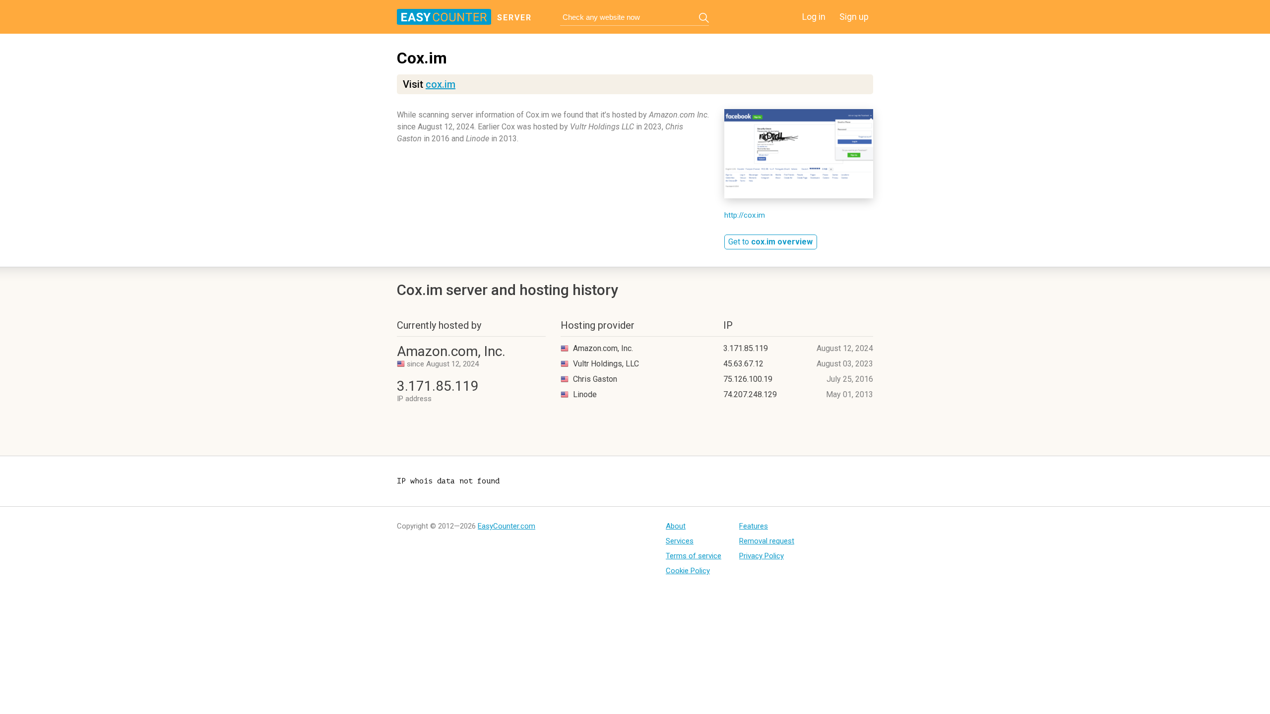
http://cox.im (744, 215)
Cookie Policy (688, 570)
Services (680, 540)
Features (753, 526)
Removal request (766, 540)
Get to (770, 241)
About (676, 526)
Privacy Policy (761, 555)
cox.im (440, 84)
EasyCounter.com (506, 526)
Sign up (854, 16)
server (514, 17)
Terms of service (693, 555)
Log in (814, 16)
